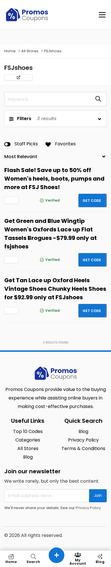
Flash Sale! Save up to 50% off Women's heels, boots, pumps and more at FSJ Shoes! (54, 178)
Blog (100, 561)
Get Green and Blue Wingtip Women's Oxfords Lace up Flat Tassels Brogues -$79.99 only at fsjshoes (50, 233)
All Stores (29, 51)
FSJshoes (52, 51)
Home (10, 51)
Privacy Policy (88, 507)
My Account (77, 561)
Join (98, 495)
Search (33, 561)
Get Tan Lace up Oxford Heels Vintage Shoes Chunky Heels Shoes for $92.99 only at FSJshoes (55, 288)
